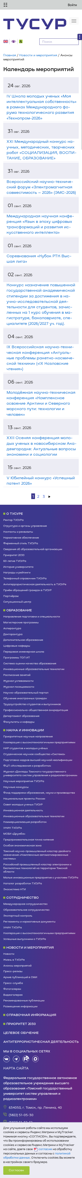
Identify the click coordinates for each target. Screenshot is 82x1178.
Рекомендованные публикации (23, 1000)
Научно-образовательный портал (25, 692)
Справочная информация (31, 1015)
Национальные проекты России (24, 798)
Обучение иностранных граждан (25, 698)
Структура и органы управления (25, 525)
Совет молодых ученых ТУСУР (23, 804)
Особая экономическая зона (22, 845)
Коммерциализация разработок (25, 821)
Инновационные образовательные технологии (33, 668)
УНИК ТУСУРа (12, 827)
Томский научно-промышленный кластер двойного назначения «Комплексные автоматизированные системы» (37, 854)
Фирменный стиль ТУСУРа (20, 543)
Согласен (16, 1170)
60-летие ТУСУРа (14, 560)
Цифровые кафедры (16, 645)
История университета (18, 566)
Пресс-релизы (13, 971)
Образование (19, 610)
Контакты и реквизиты (18, 531)
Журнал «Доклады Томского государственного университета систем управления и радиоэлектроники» (40, 773)
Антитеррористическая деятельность (41, 1041)
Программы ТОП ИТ (16, 657)
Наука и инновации (25, 730)
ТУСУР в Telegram (16, 1059)
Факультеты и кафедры (19, 721)
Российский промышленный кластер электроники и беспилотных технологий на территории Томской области (37, 868)
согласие (45, 1149)
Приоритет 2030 (13, 554)
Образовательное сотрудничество (26, 909)
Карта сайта (16, 1068)
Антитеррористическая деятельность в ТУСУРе (34, 584)
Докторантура (13, 634)
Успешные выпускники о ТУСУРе (24, 938)
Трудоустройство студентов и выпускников (32, 704)
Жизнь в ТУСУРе (14, 959)
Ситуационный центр (17, 601)
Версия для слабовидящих (14, 41)
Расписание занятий (16, 674)
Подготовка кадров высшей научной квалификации (37, 759)
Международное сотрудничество (25, 903)
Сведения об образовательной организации (32, 549)
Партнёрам (11, 595)
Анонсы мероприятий (17, 965)
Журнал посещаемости (18, 686)
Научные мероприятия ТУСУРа (23, 780)
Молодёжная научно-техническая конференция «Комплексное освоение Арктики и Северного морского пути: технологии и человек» (41, 403)
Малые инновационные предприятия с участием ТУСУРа (40, 877)
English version (6, 41)
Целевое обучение (21, 1033)
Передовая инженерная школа (23, 651)
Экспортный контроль (17, 915)
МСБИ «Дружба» (14, 833)
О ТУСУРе (14, 513)
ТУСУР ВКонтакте (6, 1059)
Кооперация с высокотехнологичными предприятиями (39, 742)
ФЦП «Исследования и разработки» (27, 765)
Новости (8, 953)
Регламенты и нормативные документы (29, 921)
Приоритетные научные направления (28, 736)
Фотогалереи (12, 988)
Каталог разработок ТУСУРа (22, 883)
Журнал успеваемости (18, 680)
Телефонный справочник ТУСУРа (25, 578)
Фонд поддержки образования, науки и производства (39, 792)
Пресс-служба (13, 982)
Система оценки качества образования (29, 663)
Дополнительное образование (23, 639)
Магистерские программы (21, 622)
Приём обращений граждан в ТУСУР (27, 590)
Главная (9, 55)
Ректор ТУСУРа (13, 519)
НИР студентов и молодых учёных (25, 748)
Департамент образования (21, 715)
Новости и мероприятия (38, 55)
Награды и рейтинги (16, 572)
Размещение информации (20, 1006)
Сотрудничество (22, 897)
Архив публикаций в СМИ (20, 977)
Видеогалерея (13, 994)
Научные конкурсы (16, 786)
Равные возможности (21, 41)
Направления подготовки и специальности (31, 616)
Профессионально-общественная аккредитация (35, 709)
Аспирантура (12, 628)
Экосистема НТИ (14, 889)
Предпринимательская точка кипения (28, 839)
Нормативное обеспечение (21, 537)
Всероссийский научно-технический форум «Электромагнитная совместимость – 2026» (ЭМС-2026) (41, 187)
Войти (72, 5)
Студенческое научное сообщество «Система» (34, 753)
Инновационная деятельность (23, 810)
